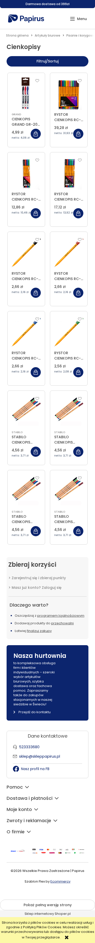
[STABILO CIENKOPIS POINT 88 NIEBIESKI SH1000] (26, 490)
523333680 (29, 747)
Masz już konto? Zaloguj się (37, 587)
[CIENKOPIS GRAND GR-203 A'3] (26, 93)
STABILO (17, 432)
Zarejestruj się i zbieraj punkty (39, 577)
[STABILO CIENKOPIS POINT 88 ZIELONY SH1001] (68, 490)
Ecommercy (60, 881)
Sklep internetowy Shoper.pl (48, 913)
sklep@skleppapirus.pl (39, 756)
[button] (78, 19)
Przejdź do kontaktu (34, 712)
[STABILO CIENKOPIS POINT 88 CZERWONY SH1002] (68, 411)
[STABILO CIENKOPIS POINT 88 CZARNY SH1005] (26, 411)
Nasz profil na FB (35, 768)
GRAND (16, 114)
